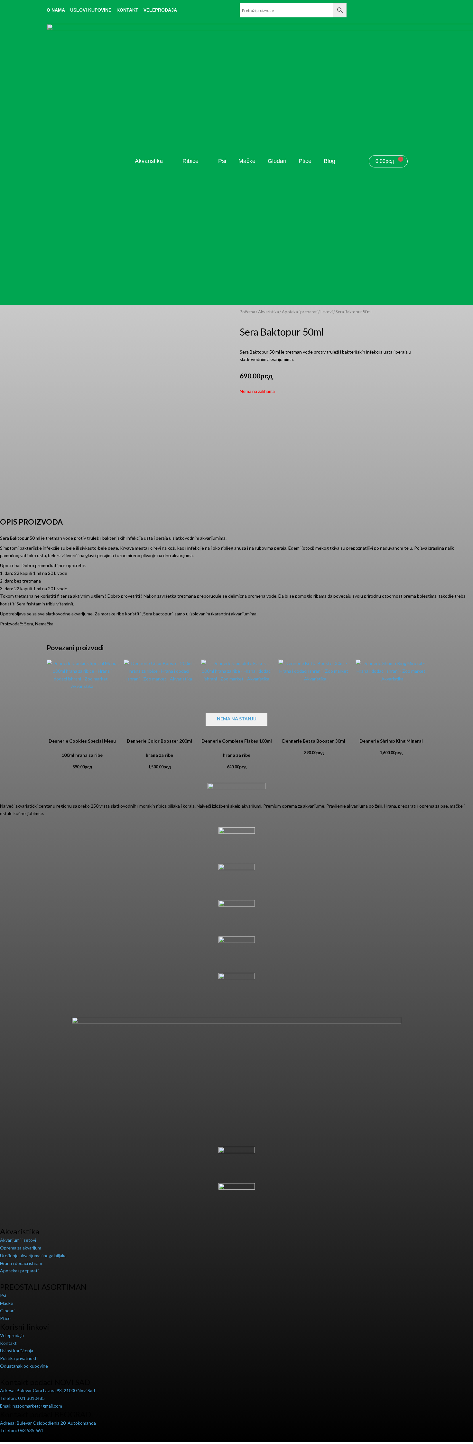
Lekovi (326, 311)
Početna (247, 311)
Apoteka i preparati (300, 311)
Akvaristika (268, 311)
